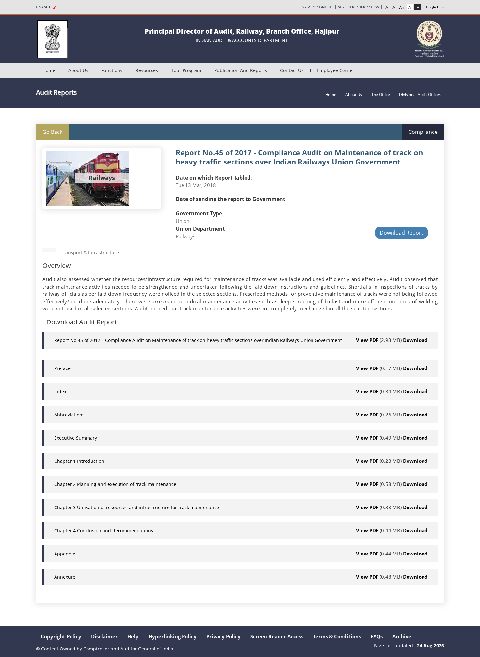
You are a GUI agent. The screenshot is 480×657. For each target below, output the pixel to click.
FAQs (377, 636)
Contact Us (292, 70)
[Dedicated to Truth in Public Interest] (429, 38)
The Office (380, 94)
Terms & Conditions (337, 636)
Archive (401, 636)
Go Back (52, 131)
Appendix (64, 554)
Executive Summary (75, 438)
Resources (147, 70)
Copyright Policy (61, 636)
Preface (62, 368)
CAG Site (44, 7)
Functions (111, 70)
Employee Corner (335, 70)
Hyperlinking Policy (173, 636)
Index (60, 391)
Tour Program (186, 70)
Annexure (64, 577)
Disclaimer (104, 636)
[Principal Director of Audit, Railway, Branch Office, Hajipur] (52, 39)
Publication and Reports (240, 70)
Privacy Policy (223, 636)
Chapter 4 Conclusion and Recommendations (103, 530)
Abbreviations (69, 415)
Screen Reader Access (358, 7)
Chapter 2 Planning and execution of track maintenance (115, 484)
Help (133, 636)
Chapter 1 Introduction (79, 461)
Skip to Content (317, 7)
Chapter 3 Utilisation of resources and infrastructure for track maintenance (136, 507)
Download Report (401, 232)
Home (48, 70)
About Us (78, 70)
